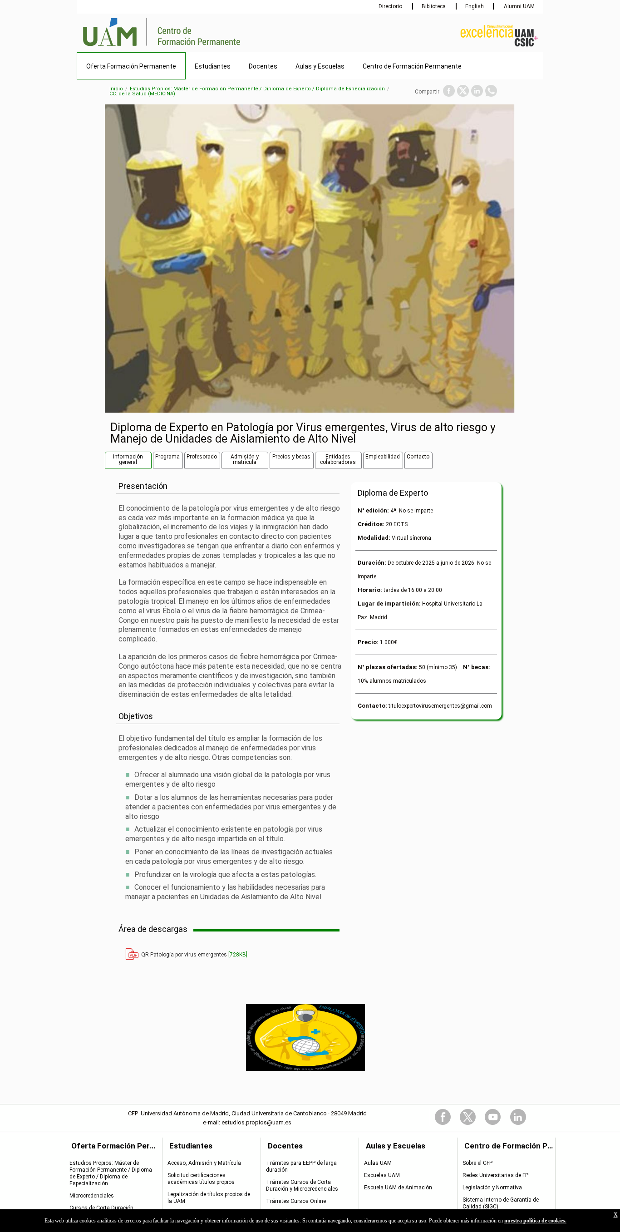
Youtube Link (493, 1117)
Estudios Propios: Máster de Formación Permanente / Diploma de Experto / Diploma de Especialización (257, 89)
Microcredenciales (91, 1196)
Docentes (263, 66)
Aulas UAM (378, 1163)
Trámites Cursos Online (296, 1201)
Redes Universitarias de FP (495, 1175)
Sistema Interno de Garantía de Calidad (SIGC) (501, 1203)
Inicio (116, 89)
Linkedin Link (518, 1117)
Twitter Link (468, 1117)
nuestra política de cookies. (535, 1220)
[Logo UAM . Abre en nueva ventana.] (114, 47)
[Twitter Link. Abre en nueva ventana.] (463, 91)
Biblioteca (434, 6)
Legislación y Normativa (492, 1187)
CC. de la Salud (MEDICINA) (142, 94)
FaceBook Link (443, 1117)
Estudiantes (213, 66)
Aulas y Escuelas (319, 66)
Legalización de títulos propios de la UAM (208, 1197)
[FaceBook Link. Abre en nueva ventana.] (449, 91)
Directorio (391, 6)
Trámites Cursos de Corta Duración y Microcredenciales (302, 1185)
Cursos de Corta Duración (101, 1208)
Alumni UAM (518, 6)
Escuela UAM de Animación (398, 1187)
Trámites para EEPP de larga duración (301, 1166)
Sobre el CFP (477, 1163)
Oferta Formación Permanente (131, 66)
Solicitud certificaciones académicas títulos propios (201, 1178)
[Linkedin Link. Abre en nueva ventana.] (477, 91)
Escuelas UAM (382, 1175)
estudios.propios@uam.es (256, 1122)
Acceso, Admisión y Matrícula (204, 1163)
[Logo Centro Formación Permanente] (194, 47)
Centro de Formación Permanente (412, 66)
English (474, 6)
